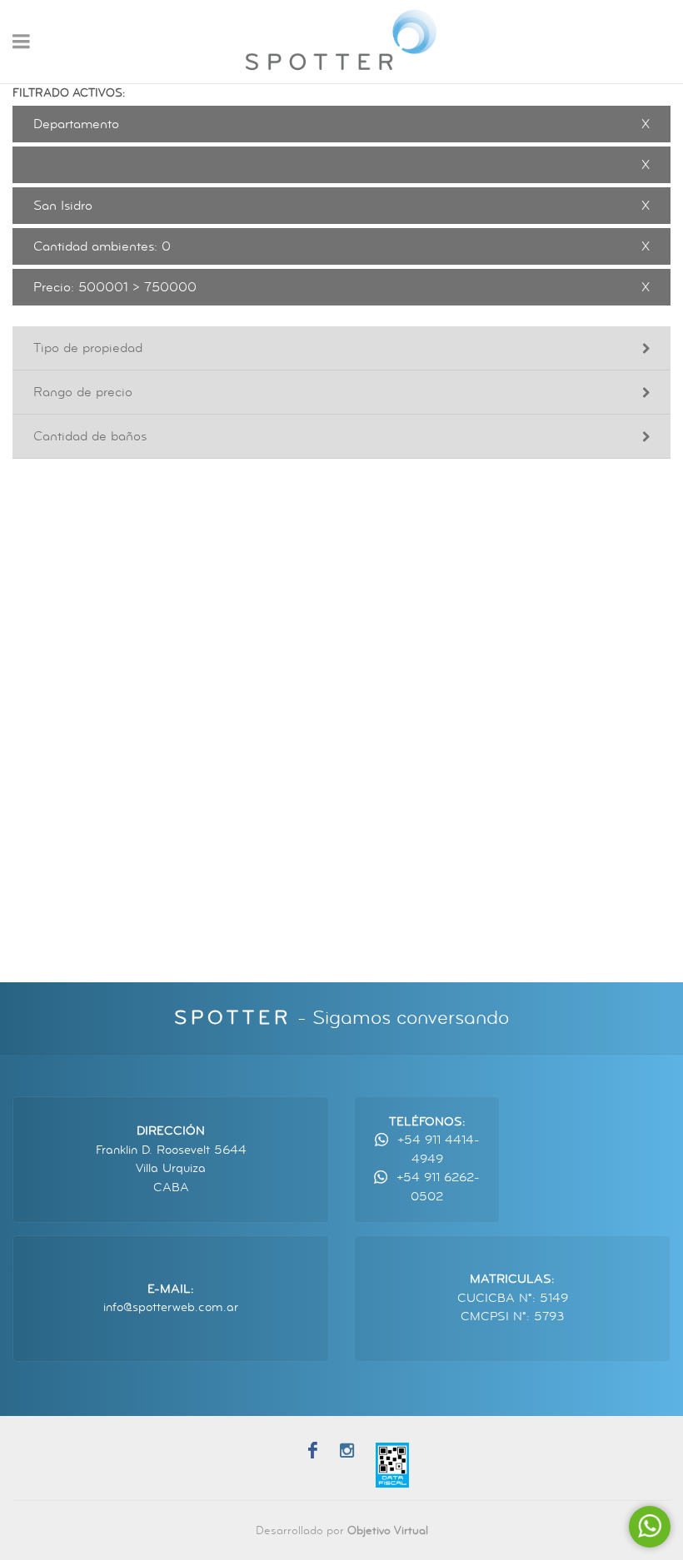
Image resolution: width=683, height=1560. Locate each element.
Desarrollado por (342, 1530)
